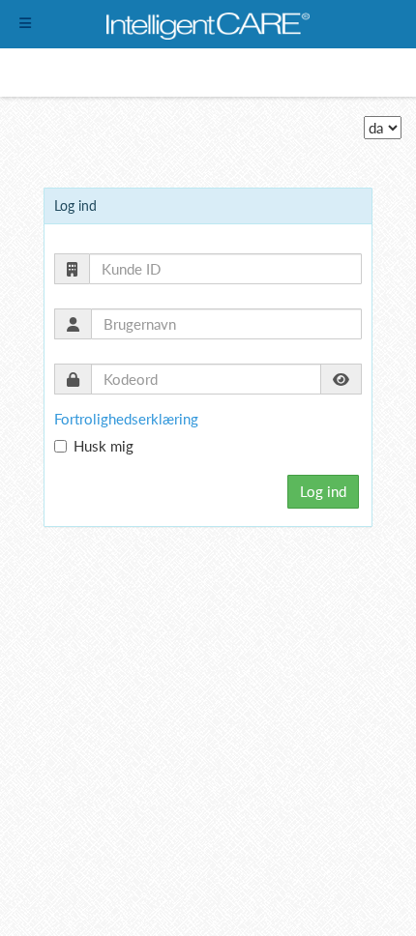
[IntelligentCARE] (208, 24)
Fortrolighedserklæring (126, 418)
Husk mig (104, 445)
